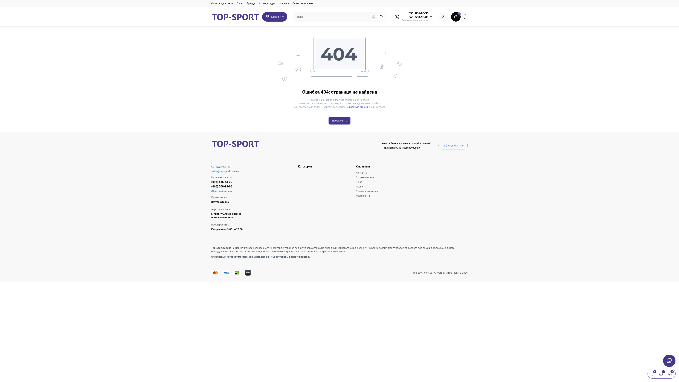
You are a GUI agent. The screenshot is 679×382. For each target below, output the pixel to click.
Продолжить (339, 120)
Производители (365, 177)
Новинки (284, 3)
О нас (240, 3)
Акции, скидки (267, 3)
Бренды (251, 3)
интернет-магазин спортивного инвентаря (257, 248)
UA (465, 15)
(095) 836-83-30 (418, 13)
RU (465, 18)
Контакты (361, 172)
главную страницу (359, 107)
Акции (359, 186)
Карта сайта (363, 195)
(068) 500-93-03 (418, 17)
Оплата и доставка (222, 3)
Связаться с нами (302, 3)
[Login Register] (443, 17)
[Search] (374, 17)
